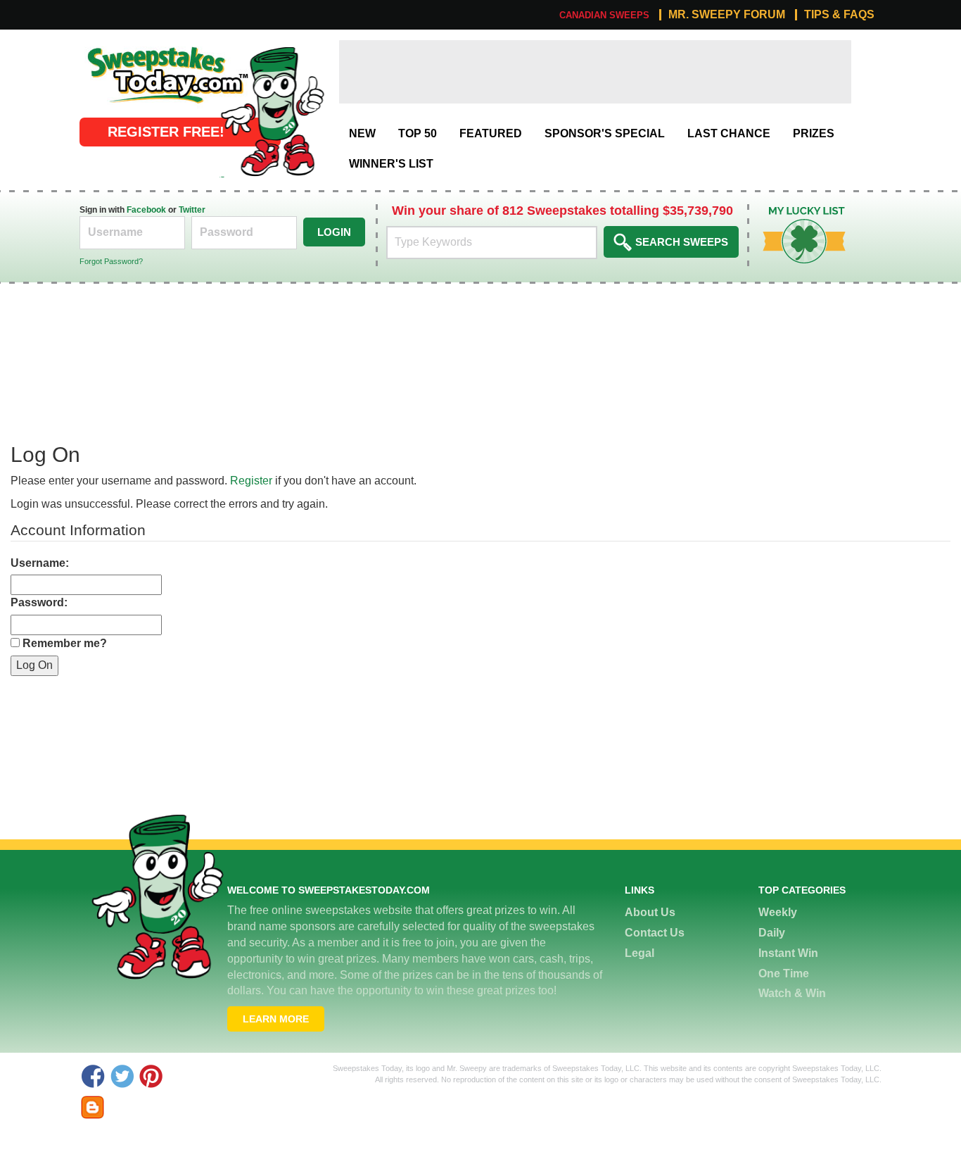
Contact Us (655, 933)
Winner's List (391, 164)
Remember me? (65, 643)
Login (334, 232)
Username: (40, 563)
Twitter (192, 210)
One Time (783, 973)
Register (251, 481)
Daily (771, 933)
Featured (490, 133)
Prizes (813, 133)
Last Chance (728, 133)
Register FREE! (166, 131)
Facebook (146, 210)
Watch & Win (792, 993)
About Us (650, 912)
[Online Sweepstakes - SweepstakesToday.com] (272, 110)
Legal (639, 953)
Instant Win (788, 953)
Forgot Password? (111, 261)
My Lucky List (793, 212)
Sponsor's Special (605, 133)
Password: (39, 602)
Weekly (777, 912)
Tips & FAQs (839, 14)
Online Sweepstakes (131, 48)
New (362, 133)
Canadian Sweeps (604, 15)
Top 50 (417, 133)
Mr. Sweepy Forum (726, 14)
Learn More (276, 1019)
